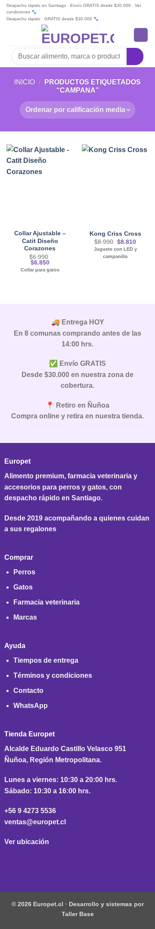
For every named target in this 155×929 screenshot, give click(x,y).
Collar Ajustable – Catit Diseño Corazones (40, 241)
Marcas (25, 617)
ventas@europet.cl (35, 822)
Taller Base (78, 913)
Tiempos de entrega (45, 660)
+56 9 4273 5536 (30, 810)
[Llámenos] (91, 863)
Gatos (23, 587)
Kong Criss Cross (115, 234)
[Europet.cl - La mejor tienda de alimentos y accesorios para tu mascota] (77, 35)
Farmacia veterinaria (46, 602)
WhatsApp (30, 705)
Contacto (28, 690)
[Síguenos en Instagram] (77, 863)
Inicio (24, 82)
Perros (24, 572)
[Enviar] (135, 56)
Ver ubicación (26, 841)
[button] (11, 34)
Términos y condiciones (52, 675)
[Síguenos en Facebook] (63, 863)
